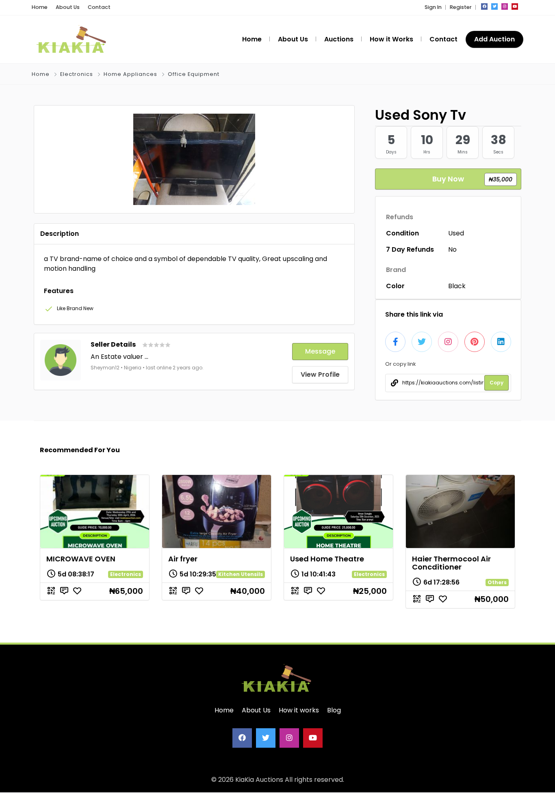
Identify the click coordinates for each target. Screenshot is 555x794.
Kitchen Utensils (240, 574)
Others (497, 582)
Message (320, 351)
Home (40, 7)
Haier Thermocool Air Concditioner (451, 563)
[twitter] (494, 6)
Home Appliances (130, 74)
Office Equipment (193, 74)
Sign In (433, 7)
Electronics (76, 74)
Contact (99, 7)
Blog (334, 710)
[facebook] (484, 6)
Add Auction (494, 39)
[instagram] (504, 6)
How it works (299, 710)
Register (461, 7)
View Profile (320, 374)
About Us (68, 7)
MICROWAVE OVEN (80, 559)
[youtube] (515, 6)
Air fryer (182, 559)
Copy (496, 382)
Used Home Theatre (327, 559)
